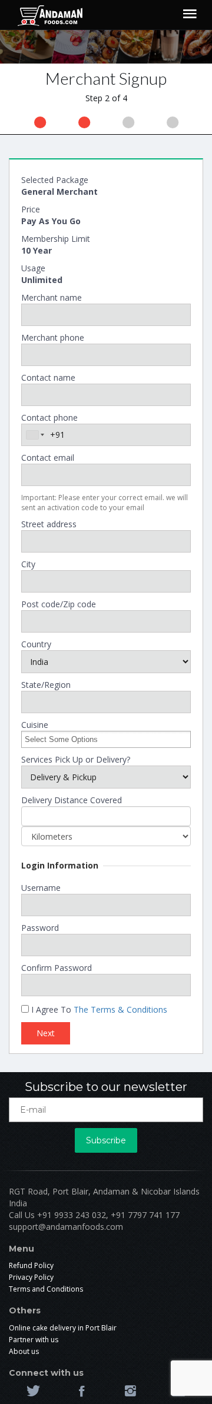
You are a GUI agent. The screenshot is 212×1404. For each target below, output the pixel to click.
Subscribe (106, 1140)
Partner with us (33, 1340)
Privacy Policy (31, 1277)
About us (24, 1351)
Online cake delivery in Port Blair (63, 1328)
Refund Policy (31, 1265)
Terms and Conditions (46, 1289)
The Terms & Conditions (120, 1009)
